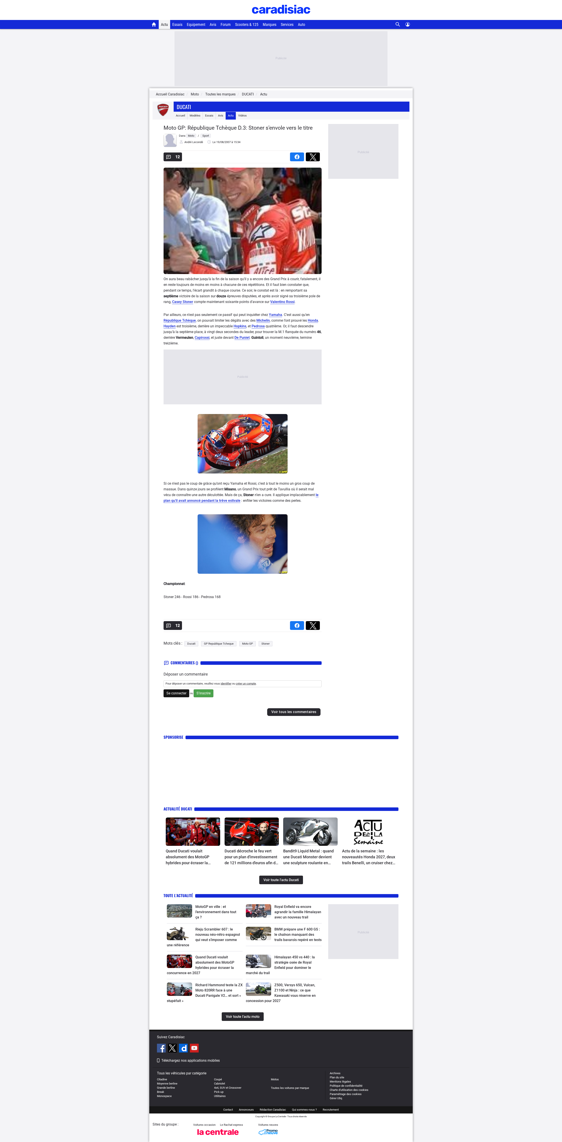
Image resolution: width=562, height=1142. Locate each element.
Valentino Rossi (282, 302)
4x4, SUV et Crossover (227, 1087)
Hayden (170, 326)
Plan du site (337, 1077)
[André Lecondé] (170, 146)
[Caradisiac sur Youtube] (194, 1049)
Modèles (195, 115)
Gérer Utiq (336, 1098)
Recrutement (331, 1109)
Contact (228, 1109)
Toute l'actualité (178, 895)
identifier (226, 683)
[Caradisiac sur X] (173, 1049)
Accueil (180, 115)
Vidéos (242, 115)
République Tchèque (180, 320)
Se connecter (176, 693)
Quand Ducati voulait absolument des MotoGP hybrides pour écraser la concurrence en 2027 (187, 857)
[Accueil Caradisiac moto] (154, 24)
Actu (164, 24)
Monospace (164, 1096)
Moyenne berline (167, 1083)
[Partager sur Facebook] (298, 155)
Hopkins (240, 326)
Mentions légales (340, 1081)
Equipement (196, 24)
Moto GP (247, 643)
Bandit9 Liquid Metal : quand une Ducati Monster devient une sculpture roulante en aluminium (308, 857)
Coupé (218, 1079)
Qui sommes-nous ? (304, 1109)
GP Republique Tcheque (219, 643)
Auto (301, 24)
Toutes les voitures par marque (290, 1088)
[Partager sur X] (314, 155)
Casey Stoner (182, 302)
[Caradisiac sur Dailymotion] (184, 1049)
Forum (226, 24)
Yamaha (275, 315)
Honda (313, 320)
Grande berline (166, 1087)
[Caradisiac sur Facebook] (162, 1049)
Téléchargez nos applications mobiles (190, 1060)
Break (160, 1092)
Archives (335, 1073)
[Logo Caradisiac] (281, 17)
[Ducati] (163, 115)
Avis (213, 24)
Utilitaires (220, 1096)
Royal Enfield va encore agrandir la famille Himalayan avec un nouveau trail (297, 912)
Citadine (162, 1079)
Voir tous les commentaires (293, 712)
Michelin (263, 320)
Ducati (184, 107)
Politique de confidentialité (346, 1085)
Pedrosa (258, 326)
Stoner (265, 643)
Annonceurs (246, 1109)
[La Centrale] (218, 1136)
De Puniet (242, 337)
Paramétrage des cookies (346, 1094)
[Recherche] (398, 24)
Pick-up (218, 1092)
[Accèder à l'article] (193, 832)
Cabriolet (219, 1083)
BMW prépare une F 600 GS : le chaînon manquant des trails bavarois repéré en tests (298, 934)
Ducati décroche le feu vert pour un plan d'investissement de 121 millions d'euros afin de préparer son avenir (251, 857)
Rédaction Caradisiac (273, 1109)
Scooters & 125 (246, 24)
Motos (275, 1079)
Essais (177, 24)
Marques (269, 24)
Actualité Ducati (178, 809)
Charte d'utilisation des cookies (349, 1090)
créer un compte (246, 683)
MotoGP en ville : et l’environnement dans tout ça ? (215, 912)
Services (287, 24)
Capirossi (202, 337)
